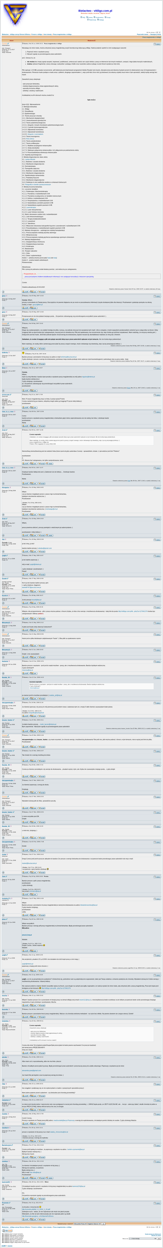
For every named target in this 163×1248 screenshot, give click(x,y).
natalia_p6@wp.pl (55, 695)
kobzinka (5, 1021)
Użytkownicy (100, 17)
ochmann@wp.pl (35, 891)
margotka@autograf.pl (36, 713)
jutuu (4, 919)
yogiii (4, 556)
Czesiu (4, 44)
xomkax (5, 1161)
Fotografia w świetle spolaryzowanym (38, 184)
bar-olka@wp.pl (35, 1172)
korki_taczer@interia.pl (48, 724)
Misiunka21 (6, 623)
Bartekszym (6, 1145)
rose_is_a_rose (7, 412)
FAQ (83, 17)
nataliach (5, 1128)
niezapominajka (7, 703)
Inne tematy (48, 34)
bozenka (5, 1009)
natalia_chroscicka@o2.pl (59, 1132)
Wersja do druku (156, 1235)
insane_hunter (7, 720)
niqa (3, 1084)
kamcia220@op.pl (79, 1186)
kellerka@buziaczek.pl (69, 357)
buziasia (5, 661)
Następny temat (155, 34)
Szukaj (90, 17)
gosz (3, 296)
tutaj (49, 258)
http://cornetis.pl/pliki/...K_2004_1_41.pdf (36, 1209)
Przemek (5, 1203)
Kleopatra (5, 487)
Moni (3, 368)
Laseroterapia (31, 207)
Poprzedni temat (142, 34)
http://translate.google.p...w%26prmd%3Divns (37, 1216)
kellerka (5, 353)
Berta (128, 387)
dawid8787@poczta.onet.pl (31, 587)
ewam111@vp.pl (85, 1000)
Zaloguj (101, 20)
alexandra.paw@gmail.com (31, 1070)
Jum (3, 876)
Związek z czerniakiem (35, 134)
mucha (4, 996)
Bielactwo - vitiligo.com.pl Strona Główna (16, 34)
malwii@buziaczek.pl (29, 863)
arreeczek (5, 395)
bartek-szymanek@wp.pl (76, 1149)
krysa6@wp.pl (36, 600)
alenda (4, 1057)
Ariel (3, 430)
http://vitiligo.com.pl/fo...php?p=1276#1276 (133, 611)
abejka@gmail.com (45, 548)
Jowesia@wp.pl (27, 670)
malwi (4, 854)
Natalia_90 (6, 677)
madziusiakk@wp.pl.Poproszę (64, 1120)
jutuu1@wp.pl (27, 935)
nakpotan (5, 1100)
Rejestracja (92, 20)
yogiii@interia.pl (35, 564)
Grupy (109, 17)
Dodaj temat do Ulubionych (153, 1234)
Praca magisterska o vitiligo (62, 34)
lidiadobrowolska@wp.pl (88, 905)
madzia (4, 1114)
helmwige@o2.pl (52, 509)
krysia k (5, 595)
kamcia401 (6, 1182)
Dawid (4, 579)
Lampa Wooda (30, 159)
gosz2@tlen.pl (38, 305)
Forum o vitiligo (36, 34)
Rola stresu (30, 139)
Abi (3, 539)
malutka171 (6, 898)
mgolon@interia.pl (88, 377)
